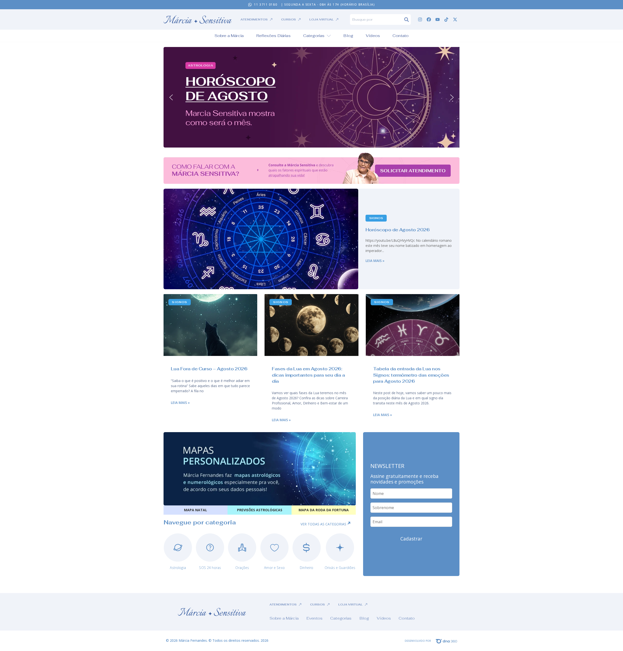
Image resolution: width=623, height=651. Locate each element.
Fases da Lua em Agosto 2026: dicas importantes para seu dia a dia (308, 375)
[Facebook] (428, 19)
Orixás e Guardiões (340, 567)
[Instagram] (420, 19)
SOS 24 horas (210, 567)
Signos (376, 218)
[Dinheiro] (307, 547)
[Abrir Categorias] (329, 36)
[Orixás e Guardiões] (340, 547)
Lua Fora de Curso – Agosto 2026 (209, 369)
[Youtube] (437, 19)
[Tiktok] (446, 19)
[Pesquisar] (407, 19)
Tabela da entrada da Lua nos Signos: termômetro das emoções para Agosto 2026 (411, 375)
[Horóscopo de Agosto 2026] (261, 239)
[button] (311, 97)
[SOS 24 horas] (210, 547)
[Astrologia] (178, 547)
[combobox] (377, 19)
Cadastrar (411, 538)
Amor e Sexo (274, 567)
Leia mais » (375, 260)
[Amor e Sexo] (274, 547)
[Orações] (242, 547)
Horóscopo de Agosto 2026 (398, 229)
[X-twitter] (455, 19)
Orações (242, 567)
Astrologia (178, 567)
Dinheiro (306, 567)
